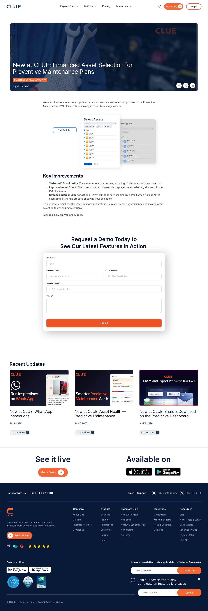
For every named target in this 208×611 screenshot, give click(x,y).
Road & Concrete (162, 524)
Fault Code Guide (188, 529)
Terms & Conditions (46, 602)
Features (105, 519)
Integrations (107, 524)
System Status (187, 535)
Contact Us (78, 529)
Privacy (33, 602)
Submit (189, 592)
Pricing (106, 6)
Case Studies (186, 524)
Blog (182, 514)
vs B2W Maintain (129, 514)
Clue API (184, 540)
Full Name (50, 257)
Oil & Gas (158, 529)
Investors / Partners (82, 524)
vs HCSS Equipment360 (133, 524)
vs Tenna (125, 535)
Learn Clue (106, 529)
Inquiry (49, 296)
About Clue (78, 514)
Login (194, 6)
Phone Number (111, 270)
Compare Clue (129, 509)
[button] (69, 6)
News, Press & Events (190, 519)
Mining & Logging (162, 519)
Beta (103, 540)
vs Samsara (127, 529)
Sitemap (59, 602)
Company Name (52, 283)
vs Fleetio (126, 519)
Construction (160, 514)
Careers (77, 519)
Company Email (52, 270)
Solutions (105, 514)
